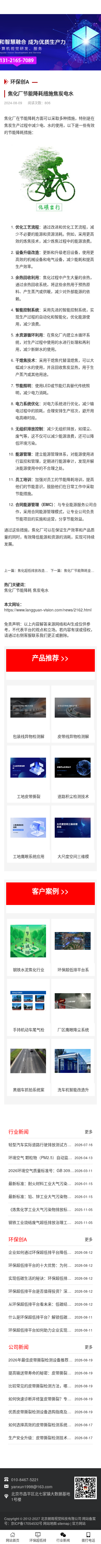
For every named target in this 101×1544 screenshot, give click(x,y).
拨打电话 (88, 1540)
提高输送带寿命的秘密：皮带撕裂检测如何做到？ (50, 1373)
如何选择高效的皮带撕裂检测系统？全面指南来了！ (50, 1424)
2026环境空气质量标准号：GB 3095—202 (50, 1170)
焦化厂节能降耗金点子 (81, 570)
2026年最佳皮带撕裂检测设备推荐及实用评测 (50, 1360)
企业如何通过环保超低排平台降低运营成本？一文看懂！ (50, 1252)
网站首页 (12, 1540)
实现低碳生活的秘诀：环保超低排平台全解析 (50, 1278)
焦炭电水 (41, 590)
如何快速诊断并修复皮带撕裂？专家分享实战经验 (50, 1398)
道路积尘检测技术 (73, 796)
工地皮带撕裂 (28, 796)
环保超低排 (37, 1540)
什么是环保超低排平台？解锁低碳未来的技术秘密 (50, 1317)
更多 (89, 1131)
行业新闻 (63, 1540)
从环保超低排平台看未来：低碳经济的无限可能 (50, 1304)
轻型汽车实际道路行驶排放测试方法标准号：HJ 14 (50, 1144)
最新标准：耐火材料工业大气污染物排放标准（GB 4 (50, 1183)
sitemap (64, 1523)
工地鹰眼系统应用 (28, 856)
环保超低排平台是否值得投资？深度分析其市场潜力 (50, 1291)
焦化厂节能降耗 (18, 590)
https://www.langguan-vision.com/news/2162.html (47, 610)
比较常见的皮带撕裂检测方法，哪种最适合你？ (50, 1385)
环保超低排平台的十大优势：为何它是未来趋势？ (50, 1265)
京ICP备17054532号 (26, 1523)
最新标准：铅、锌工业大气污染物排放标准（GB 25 (50, 1196)
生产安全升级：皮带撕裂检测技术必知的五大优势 (50, 1437)
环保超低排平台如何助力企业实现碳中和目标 (50, 1330)
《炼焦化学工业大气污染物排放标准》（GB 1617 (50, 1209)
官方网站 (79, 1523)
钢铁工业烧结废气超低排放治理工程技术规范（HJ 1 (50, 1222)
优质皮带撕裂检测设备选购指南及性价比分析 (50, 1411)
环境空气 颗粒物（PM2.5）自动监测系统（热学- (50, 1157)
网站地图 (50, 1523)
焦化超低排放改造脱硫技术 (38, 570)
